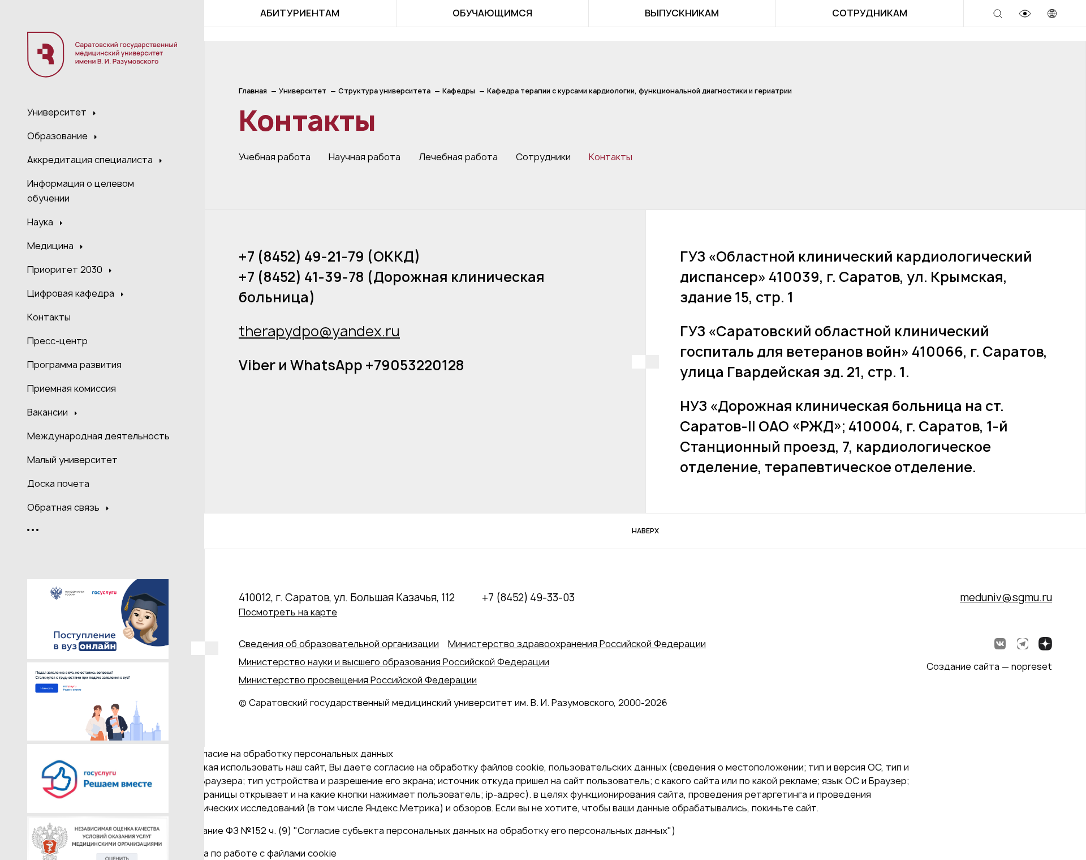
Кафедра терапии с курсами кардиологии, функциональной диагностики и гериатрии (639, 91)
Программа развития (74, 364)
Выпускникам (682, 13)
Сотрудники (543, 157)
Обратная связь (64, 507)
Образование (58, 136)
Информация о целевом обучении (80, 190)
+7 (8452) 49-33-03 (528, 598)
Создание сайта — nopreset (989, 666)
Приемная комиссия (71, 388)
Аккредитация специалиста (91, 159)
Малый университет (72, 459)
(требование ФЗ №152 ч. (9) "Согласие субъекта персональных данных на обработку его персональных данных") (420, 830)
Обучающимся (492, 13)
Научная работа (364, 157)
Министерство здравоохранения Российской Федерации (577, 643)
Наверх (645, 531)
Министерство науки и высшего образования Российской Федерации (394, 662)
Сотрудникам (869, 13)
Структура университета (384, 91)
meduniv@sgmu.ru (1006, 598)
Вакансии (48, 412)
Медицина (51, 245)
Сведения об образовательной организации (339, 643)
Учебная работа (275, 157)
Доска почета (58, 483)
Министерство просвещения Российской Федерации (358, 680)
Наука (41, 222)
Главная (253, 91)
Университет (58, 112)
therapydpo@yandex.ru (319, 331)
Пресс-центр (57, 341)
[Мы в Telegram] (1022, 644)
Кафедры (458, 91)
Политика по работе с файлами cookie (251, 853)
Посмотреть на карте (288, 612)
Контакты (49, 317)
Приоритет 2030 (66, 269)
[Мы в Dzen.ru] (1045, 644)
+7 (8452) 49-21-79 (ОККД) (329, 256)
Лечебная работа (458, 157)
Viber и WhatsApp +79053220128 (351, 365)
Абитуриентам (299, 13)
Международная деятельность (98, 436)
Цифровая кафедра (72, 293)
